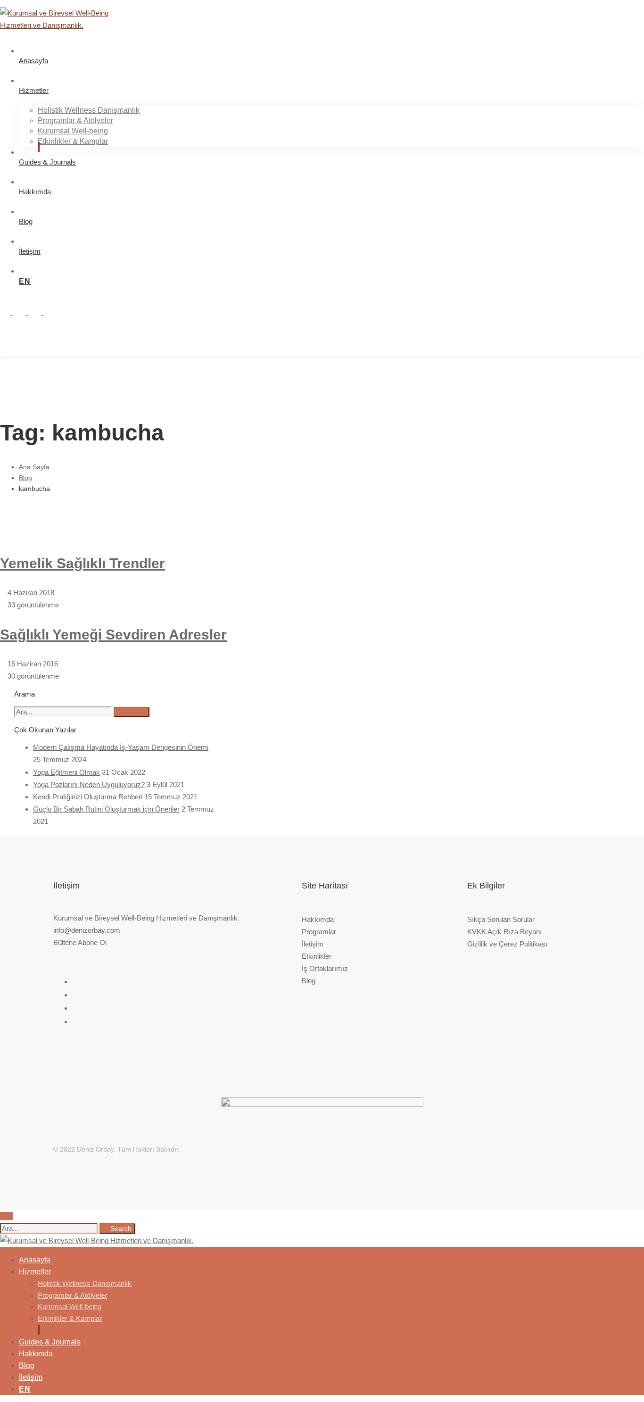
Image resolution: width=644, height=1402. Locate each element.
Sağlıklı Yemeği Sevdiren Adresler (113, 634)
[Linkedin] (23, 311)
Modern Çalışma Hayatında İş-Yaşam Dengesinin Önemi (120, 747)
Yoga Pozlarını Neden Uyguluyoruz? (89, 784)
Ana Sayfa (34, 467)
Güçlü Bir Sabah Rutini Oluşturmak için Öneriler (106, 809)
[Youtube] (39, 311)
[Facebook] (53, 311)
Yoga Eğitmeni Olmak (66, 772)
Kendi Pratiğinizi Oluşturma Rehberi (87, 797)
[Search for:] (64, 712)
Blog (25, 477)
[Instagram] (8, 311)
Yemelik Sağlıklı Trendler (82, 563)
